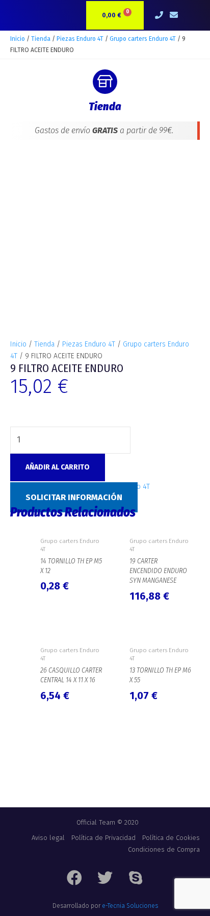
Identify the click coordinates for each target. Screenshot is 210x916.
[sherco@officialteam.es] (174, 15)
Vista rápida (71, 522)
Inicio (17, 38)
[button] (191, 16)
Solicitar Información (73, 497)
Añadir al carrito (57, 467)
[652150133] (159, 15)
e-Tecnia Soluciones (130, 905)
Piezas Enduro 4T (80, 38)
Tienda (40, 38)
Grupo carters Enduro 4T (143, 38)
